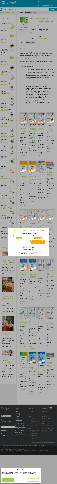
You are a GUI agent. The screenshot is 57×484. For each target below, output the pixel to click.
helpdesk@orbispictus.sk (33, 253)
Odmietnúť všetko (21, 480)
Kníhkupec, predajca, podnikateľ (37, 240)
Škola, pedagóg (38, 238)
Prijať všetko (8, 480)
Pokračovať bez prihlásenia (28, 247)
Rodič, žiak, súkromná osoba (38, 243)
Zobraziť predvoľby (33, 480)
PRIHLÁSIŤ (19, 238)
